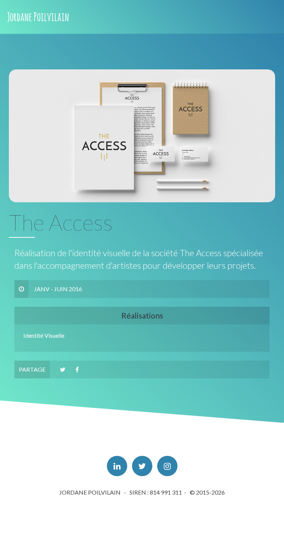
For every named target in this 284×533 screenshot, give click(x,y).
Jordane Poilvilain (38, 16)
